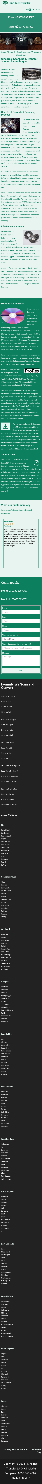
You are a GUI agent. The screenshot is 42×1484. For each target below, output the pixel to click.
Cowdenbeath (6, 836)
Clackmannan (6, 891)
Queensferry (5, 963)
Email (4, 617)
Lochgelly (4, 859)
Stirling (3, 917)
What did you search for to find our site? (16, 644)
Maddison (4, 908)
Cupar (3, 839)
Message (5, 653)
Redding (4, 914)
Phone (4, 626)
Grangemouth (6, 899)
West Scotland (7, 1139)
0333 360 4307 (27, 1473)
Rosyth (3, 862)
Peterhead (5, 1123)
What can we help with (10, 635)
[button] (3, 544)
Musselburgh (6, 955)
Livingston (5, 952)
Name (4, 608)
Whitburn (4, 969)
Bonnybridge (5, 888)
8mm (25, 132)
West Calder (5, 966)
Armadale (4, 934)
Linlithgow (5, 905)
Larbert (4, 902)
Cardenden (5, 833)
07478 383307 (21, 1478)
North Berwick (6, 958)
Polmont (4, 911)
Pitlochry (4, 1126)
